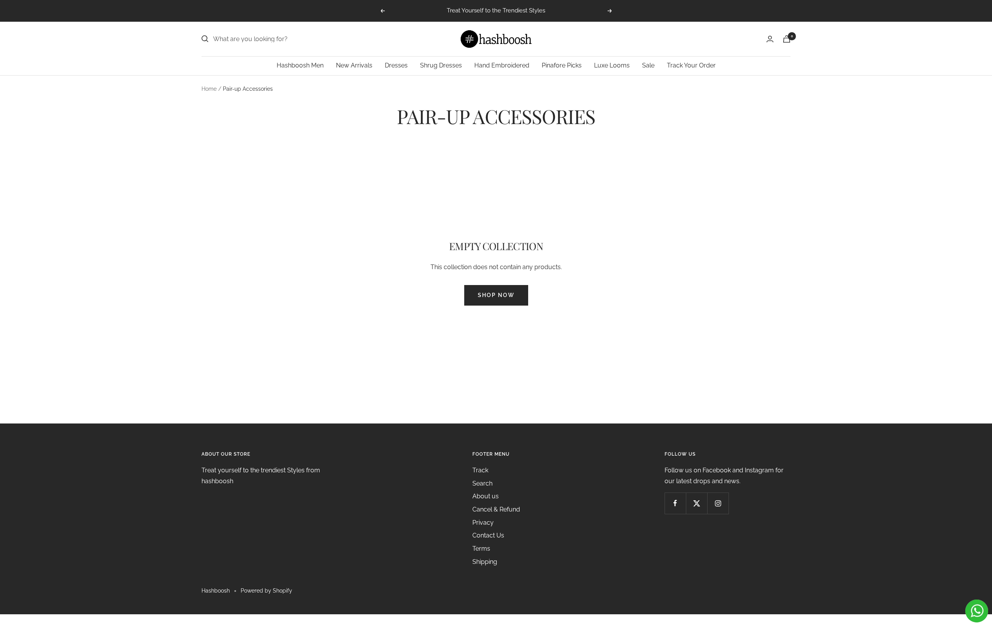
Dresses (396, 65)
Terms (481, 548)
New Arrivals (354, 65)
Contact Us (488, 535)
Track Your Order (691, 65)
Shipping (484, 561)
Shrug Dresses (441, 65)
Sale (648, 65)
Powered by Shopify (266, 591)
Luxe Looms (612, 65)
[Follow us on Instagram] (717, 503)
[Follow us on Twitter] (696, 503)
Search (482, 483)
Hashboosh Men (300, 65)
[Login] (769, 39)
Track (480, 470)
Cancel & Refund (496, 509)
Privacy (483, 522)
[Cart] (786, 39)
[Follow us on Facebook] (675, 503)
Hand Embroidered (501, 65)
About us (485, 496)
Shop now (496, 295)
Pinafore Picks (562, 65)
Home (209, 89)
